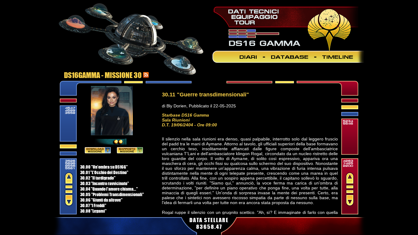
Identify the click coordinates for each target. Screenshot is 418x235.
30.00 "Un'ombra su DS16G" (104, 167)
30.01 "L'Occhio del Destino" (104, 172)
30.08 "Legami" (93, 211)
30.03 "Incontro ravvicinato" (104, 183)
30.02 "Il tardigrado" (97, 178)
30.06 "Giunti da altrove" (101, 200)
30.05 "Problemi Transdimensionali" (112, 194)
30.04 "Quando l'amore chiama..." (109, 189)
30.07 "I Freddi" (93, 205)
